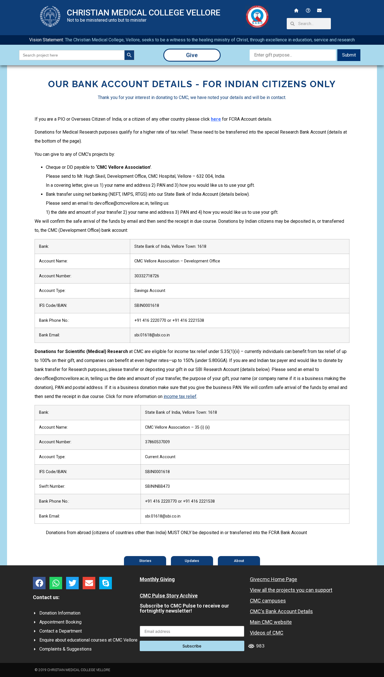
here (216, 119)
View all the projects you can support (291, 590)
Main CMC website (271, 622)
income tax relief (180, 396)
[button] (39, 583)
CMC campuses (268, 601)
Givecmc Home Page (273, 579)
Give (192, 55)
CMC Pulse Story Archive (169, 596)
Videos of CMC (266, 633)
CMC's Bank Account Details (281, 611)
